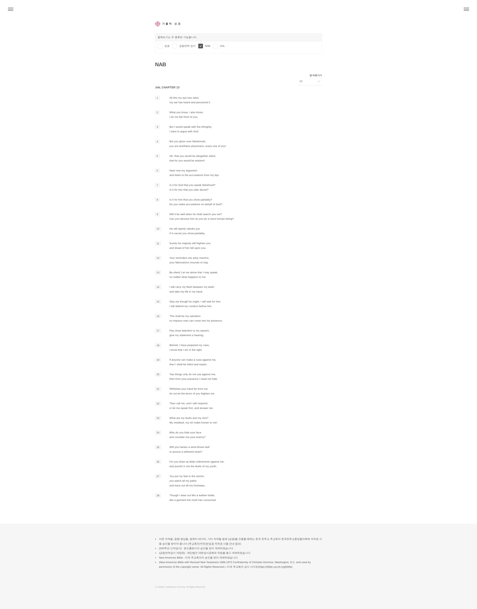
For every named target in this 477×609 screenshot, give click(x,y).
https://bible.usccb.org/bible (275, 566)
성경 (167, 45)
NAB (207, 45)
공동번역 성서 (187, 45)
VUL (222, 45)
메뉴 (466, 9)
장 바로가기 (316, 75)
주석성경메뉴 (10, 9)
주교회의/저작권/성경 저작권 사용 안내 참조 (214, 543)
